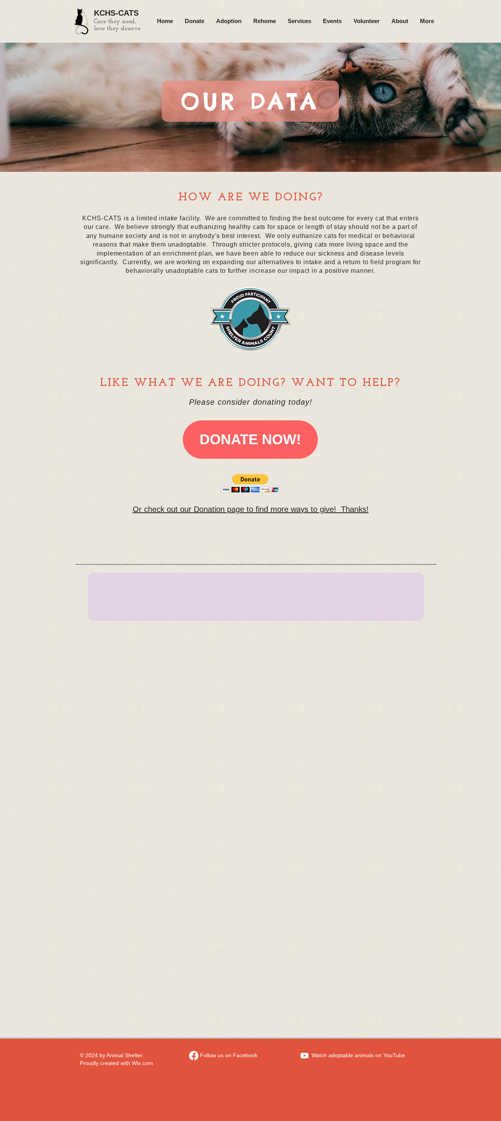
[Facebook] (193, 1055)
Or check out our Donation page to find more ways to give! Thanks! (251, 509)
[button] (250, 483)
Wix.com (142, 1063)
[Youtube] (304, 1055)
